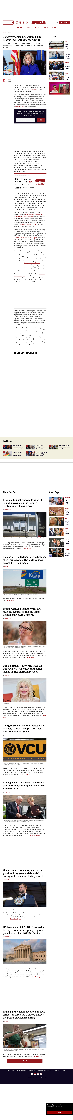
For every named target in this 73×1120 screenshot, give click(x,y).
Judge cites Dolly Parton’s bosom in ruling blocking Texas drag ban (18, 454)
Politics (19, 27)
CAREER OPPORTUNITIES (22, 1070)
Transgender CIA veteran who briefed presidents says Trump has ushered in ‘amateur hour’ (24, 785)
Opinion (54, 27)
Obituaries (67, 498)
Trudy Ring (9, 79)
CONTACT (9, 1070)
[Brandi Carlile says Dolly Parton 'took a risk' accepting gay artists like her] (56, 542)
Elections (67, 52)
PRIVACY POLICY (39, 1070)
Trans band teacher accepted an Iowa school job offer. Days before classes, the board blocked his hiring (24, 1014)
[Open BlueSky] (20, 22)
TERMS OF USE (56, 1070)
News (28, 27)
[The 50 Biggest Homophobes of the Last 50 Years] (30, 447)
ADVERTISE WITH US (31, 1070)
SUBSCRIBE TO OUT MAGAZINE (6, 22)
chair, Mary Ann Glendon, (32, 263)
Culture (67, 528)
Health (37, 27)
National (67, 62)
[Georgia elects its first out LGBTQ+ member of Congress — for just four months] (56, 55)
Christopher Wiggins (7, 509)
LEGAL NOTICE (63, 1070)
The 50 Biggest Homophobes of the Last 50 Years (41, 447)
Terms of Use (60, 1106)
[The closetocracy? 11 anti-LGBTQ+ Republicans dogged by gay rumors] (30, 454)
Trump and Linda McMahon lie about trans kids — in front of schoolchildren (64, 448)
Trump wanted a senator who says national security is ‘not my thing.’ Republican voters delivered (22, 611)
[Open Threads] (23, 22)
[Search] (57, 22)
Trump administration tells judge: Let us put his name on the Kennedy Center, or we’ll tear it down (24, 503)
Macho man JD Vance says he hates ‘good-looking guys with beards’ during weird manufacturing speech (23, 873)
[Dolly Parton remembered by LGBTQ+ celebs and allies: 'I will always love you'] (56, 532)
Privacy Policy (50, 1106)
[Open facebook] (17, 22)
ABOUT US (14, 1070)
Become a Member (40, 180)
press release (19, 107)
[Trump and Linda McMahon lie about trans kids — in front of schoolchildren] (53, 447)
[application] (59, 88)
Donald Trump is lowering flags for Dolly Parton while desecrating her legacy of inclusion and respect (22, 668)
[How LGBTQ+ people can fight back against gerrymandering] (56, 75)
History (46, 27)
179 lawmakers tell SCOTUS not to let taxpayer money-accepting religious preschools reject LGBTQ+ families (23, 930)
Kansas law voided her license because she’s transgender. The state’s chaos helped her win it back (24, 560)
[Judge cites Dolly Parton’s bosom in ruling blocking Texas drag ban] (7, 454)
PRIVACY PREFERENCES (48, 1070)
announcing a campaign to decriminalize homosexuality (28, 216)
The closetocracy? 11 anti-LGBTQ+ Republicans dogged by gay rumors (41, 455)
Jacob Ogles (6, 566)
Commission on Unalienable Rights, (25, 238)
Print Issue (66, 72)
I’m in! (40, 120)
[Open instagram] (26, 22)
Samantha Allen (6, 675)
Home (4, 32)
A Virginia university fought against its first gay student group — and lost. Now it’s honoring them (24, 728)
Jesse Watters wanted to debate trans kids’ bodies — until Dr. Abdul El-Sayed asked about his (18, 449)
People (67, 539)
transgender (34, 90)
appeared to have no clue (28, 225)
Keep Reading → (27, 549)
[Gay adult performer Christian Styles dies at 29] (56, 501)
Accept (59, 1112)
